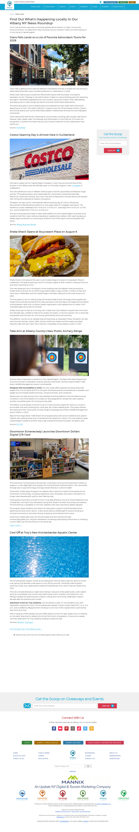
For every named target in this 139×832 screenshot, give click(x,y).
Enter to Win (118, 6)
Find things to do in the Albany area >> (26, 629)
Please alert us (61, 817)
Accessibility (64, 821)
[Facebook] (54, 728)
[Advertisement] (69, 666)
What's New (19, 14)
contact (85, 821)
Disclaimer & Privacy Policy (63, 811)
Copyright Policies (85, 811)
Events (73, 6)
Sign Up (111, 151)
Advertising (114, 758)
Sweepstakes (115, 756)
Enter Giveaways (110, 2)
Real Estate (43, 758)
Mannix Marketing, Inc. (104, 804)
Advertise (123, 2)
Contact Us (90, 758)
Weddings (84, 6)
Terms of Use (75, 811)
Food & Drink (50, 6)
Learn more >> (16, 525)
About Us (113, 753)
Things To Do (35, 6)
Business (105, 6)
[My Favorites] (100, 2)
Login (132, 2)
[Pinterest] (67, 728)
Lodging (63, 6)
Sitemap (73, 771)
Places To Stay (19, 756)
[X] (85, 728)
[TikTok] (79, 728)
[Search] (88, 766)
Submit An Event (73, 743)
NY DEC (19, 424)
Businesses (90, 753)
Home (12, 14)
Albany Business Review (26, 225)
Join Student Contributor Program (104, 743)
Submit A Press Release (47, 743)
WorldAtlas (20, 128)
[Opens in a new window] (22, 795)
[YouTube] (60, 728)
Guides (94, 6)
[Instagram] (73, 728)
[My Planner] (91, 728)
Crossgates (75, 186)
